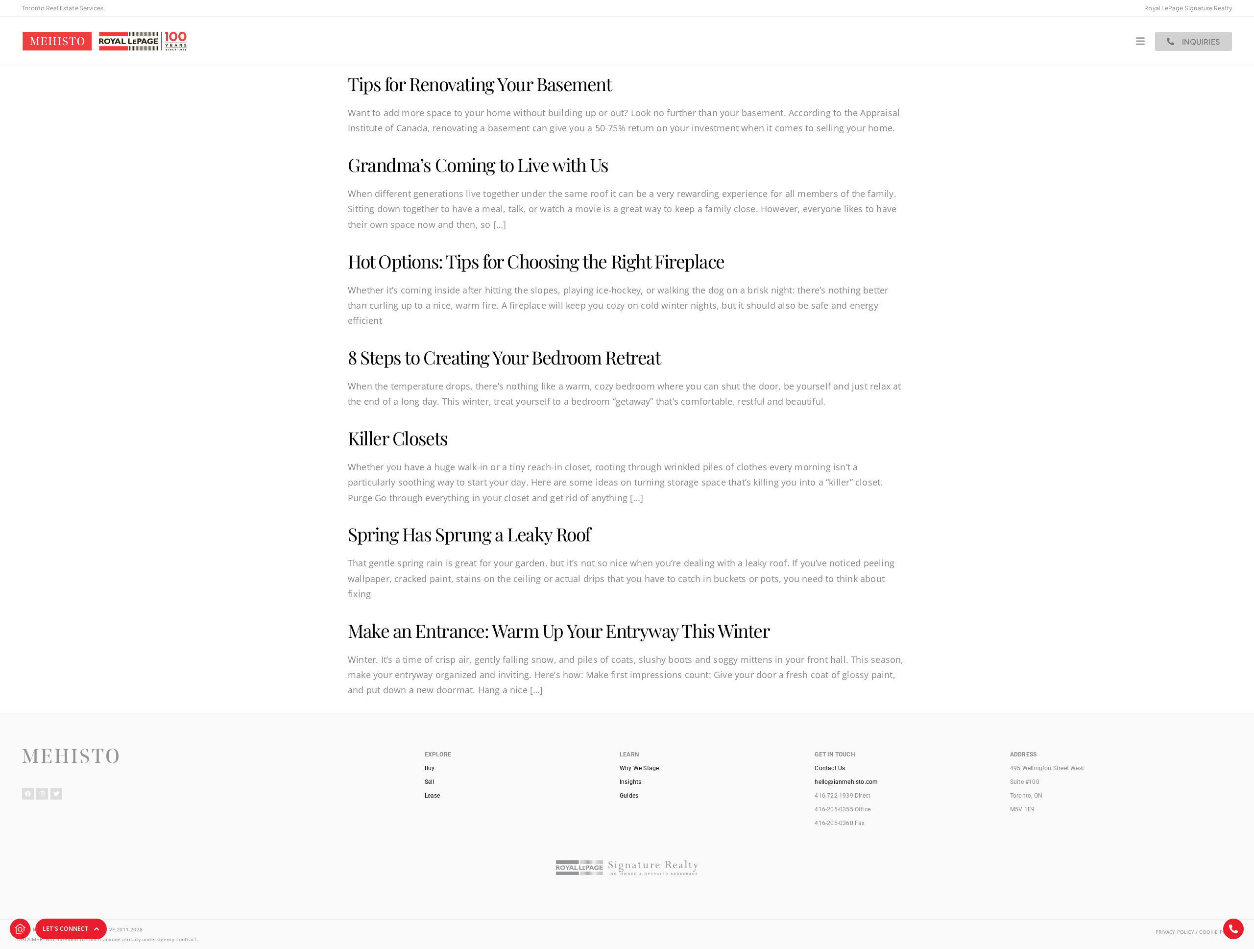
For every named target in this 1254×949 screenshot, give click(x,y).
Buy (430, 768)
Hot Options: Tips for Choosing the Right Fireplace (536, 261)
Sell (429, 782)
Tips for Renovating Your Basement (479, 84)
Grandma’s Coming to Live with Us (478, 164)
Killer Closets (398, 438)
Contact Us (830, 768)
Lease (432, 795)
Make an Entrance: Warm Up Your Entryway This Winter (559, 630)
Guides (629, 795)
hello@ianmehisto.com (846, 782)
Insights (631, 782)
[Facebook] (28, 794)
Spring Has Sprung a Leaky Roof (469, 534)
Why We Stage (639, 768)
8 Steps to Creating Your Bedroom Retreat (504, 357)
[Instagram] (42, 794)
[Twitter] (56, 794)
